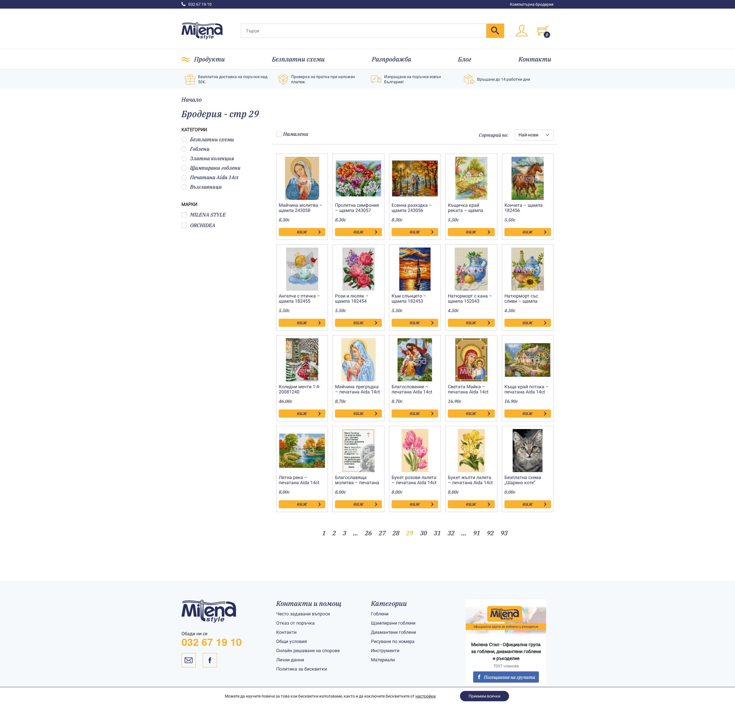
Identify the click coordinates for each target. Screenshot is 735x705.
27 (382, 533)
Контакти (535, 59)
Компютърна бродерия (532, 4)
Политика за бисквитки (301, 669)
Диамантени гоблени (393, 632)
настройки (425, 696)
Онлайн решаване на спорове (308, 650)
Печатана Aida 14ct (214, 177)
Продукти (209, 59)
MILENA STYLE (208, 214)
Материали (383, 659)
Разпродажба (391, 59)
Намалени (295, 134)
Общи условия (291, 641)
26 (368, 533)
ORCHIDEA (202, 225)
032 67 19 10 (200, 4)
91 (476, 533)
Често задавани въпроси (303, 614)
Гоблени (200, 149)
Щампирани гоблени (215, 168)
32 (451, 533)
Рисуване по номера (393, 641)
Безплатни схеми (298, 59)
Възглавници (206, 187)
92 (490, 533)
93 (504, 533)
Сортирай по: (493, 135)
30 (423, 533)
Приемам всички (484, 696)
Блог (464, 59)
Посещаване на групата (509, 677)
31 (437, 533)
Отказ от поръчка (295, 623)
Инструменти (385, 650)
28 (395, 533)
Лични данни (290, 659)
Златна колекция (212, 158)
